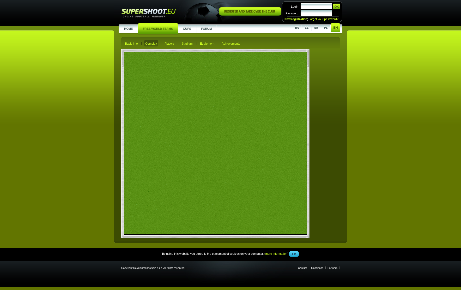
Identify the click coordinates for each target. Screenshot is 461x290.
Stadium (187, 43)
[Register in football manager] (250, 14)
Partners (333, 267)
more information (276, 107)
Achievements (231, 43)
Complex (151, 43)
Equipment (207, 43)
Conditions (317, 267)
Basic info (131, 43)
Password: (292, 13)
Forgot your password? (324, 19)
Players (169, 43)
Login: (295, 6)
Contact (302, 267)
